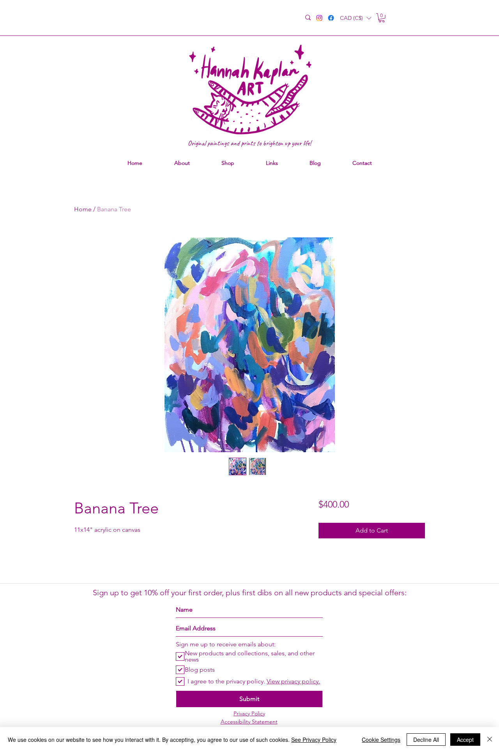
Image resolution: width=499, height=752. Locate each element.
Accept (465, 739)
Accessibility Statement (249, 721)
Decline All (426, 739)
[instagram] (319, 18)
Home (83, 209)
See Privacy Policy (313, 739)
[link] (381, 18)
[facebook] (331, 18)
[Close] (489, 739)
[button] (355, 18)
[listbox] (355, 18)
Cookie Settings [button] (381, 739)
